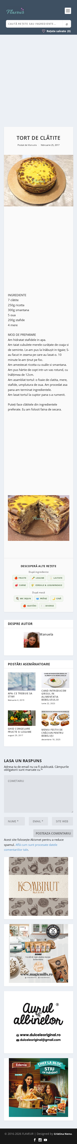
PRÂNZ (41, 598)
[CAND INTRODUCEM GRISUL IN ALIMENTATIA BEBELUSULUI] (55, 680)
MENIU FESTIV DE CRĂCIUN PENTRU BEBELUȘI (52, 732)
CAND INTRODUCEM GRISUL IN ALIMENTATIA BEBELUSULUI (53, 695)
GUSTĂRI (29, 605)
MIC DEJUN (23, 598)
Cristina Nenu (63, 1134)
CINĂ (56, 598)
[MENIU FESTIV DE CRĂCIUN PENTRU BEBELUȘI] (55, 718)
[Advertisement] (38, 81)
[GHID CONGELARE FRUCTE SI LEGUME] (22, 718)
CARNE (20, 585)
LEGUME (38, 578)
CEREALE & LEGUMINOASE (46, 585)
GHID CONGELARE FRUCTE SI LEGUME (20, 730)
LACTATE (56, 578)
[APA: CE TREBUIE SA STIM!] (22, 681)
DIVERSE (47, 605)
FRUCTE (20, 578)
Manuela (32, 144)
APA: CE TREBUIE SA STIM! (20, 695)
